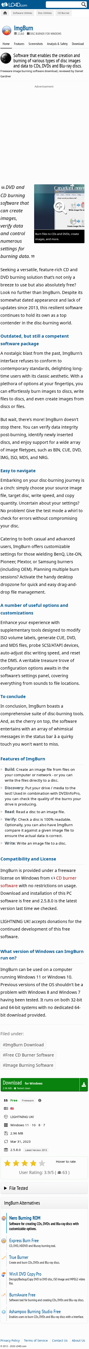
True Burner (18, 1257)
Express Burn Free (24, 1240)
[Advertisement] (44, 135)
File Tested (18, 1188)
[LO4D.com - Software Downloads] (5, 13)
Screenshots (36, 43)
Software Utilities (22, 13)
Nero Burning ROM (24, 1218)
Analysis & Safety (57, 43)
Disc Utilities (45, 13)
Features (19, 43)
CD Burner (64, 13)
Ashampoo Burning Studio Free (35, 1311)
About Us (78, 1340)
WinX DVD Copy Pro (25, 1274)
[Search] (83, 5)
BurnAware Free (22, 1295)
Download (78, 43)
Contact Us (60, 1340)
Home (6, 43)
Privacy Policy (10, 1340)
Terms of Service (36, 1340)
